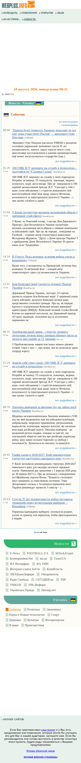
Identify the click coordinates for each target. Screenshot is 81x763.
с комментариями (69, 125)
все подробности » (65, 161)
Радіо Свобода (18, 579)
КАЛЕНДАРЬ (10, 13)
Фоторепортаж (54, 620)
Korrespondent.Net (20, 558)
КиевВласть (53, 569)
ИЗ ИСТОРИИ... (12, 19)
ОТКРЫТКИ (47, 13)
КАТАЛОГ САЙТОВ (13, 719)
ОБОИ (61, 13)
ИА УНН (41, 563)
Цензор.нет (48, 590)
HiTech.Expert (63, 553)
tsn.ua (42, 558)
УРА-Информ (36, 584)
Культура (33, 620)
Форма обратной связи (40, 750)
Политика (33, 609)
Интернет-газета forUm (24, 569)
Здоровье (14, 620)
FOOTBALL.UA (36, 553)
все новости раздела (68, 121)
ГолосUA (59, 558)
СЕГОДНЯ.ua (43, 579)
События (14, 609)
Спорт (54, 614)
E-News (14, 553)
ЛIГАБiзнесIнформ (21, 574)
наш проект (48, 729)
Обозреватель (49, 574)
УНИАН (14, 584)
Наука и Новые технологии (26, 614)
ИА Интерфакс (18, 563)
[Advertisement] (40, 55)
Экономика (53, 609)
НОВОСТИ (30, 19)
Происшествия (34, 625)
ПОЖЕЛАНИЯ (29, 13)
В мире (13, 625)
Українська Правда (21, 590)
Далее (37, 532)
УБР (62, 579)
